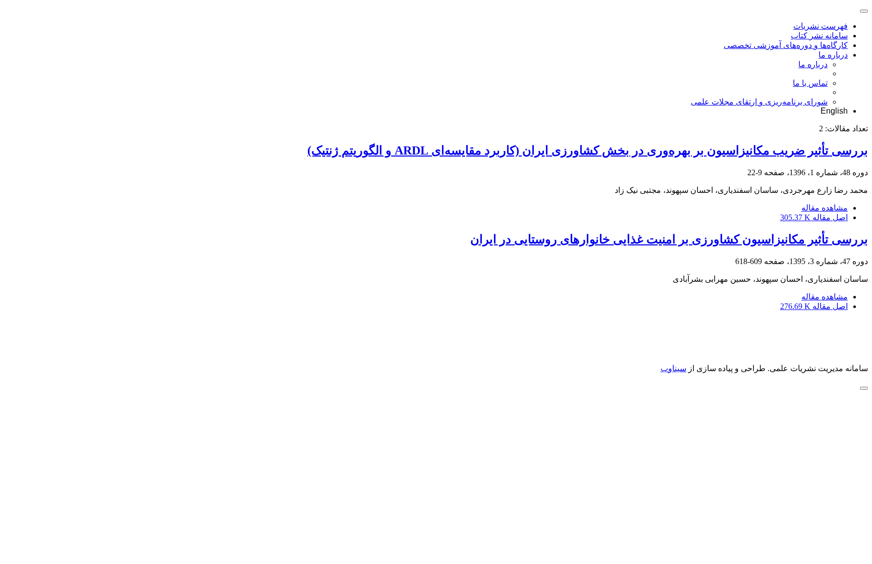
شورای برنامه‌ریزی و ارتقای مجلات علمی (759, 101)
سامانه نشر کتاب (819, 35)
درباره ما (833, 54)
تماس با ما (810, 83)
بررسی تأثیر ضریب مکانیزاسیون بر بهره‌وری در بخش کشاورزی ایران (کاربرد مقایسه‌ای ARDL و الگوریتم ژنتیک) (587, 150)
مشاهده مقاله (824, 207)
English (834, 111)
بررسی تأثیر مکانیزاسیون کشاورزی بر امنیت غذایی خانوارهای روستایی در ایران (669, 239)
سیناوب (673, 368)
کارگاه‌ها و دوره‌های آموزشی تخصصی (786, 45)
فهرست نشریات (820, 26)
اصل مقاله (814, 217)
